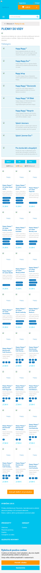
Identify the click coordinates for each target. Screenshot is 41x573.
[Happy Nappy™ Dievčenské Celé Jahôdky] (34, 339)
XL (9, 362)
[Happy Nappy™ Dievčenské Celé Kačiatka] (34, 455)
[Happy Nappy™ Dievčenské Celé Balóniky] (34, 416)
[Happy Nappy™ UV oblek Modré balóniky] (21, 300)
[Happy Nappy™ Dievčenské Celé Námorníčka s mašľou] (21, 455)
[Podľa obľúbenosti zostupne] (25, 166)
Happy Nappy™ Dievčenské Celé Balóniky (34, 426)
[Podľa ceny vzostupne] (18, 166)
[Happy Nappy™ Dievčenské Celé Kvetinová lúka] (7, 339)
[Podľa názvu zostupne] (7, 166)
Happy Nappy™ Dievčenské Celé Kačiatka (34, 466)
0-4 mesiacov (19, 282)
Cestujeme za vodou (7, 534)
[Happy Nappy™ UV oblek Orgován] (34, 177)
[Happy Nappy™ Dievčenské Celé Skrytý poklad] (21, 416)
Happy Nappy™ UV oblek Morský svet (34, 229)
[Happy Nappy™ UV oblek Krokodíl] (34, 259)
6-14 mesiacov (6, 202)
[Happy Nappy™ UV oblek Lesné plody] (21, 177)
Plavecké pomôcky (7, 530)
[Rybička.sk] (8, 7)
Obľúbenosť (31, 166)
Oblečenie (4, 527)
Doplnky (4, 532)
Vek (20, 161)
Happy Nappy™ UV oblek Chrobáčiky (7, 311)
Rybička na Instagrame (9, 518)
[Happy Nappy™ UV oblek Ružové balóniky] (34, 300)
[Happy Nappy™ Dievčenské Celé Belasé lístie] (34, 378)
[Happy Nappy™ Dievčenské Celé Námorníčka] (7, 416)
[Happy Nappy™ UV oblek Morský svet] (34, 218)
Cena (20, 166)
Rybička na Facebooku (3, 518)
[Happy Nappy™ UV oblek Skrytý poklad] (21, 259)
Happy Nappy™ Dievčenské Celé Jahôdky (34, 349)
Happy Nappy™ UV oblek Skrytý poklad (21, 270)
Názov (11, 166)
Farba (31, 161)
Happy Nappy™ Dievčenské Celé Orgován (7, 387)
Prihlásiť (37, 3)
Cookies (24, 527)
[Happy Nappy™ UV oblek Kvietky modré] (7, 218)
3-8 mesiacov (6, 200)
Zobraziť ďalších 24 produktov (20, 492)
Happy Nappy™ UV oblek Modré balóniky (21, 310)
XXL (20, 362)
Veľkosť (9, 161)
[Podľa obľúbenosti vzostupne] (27, 166)
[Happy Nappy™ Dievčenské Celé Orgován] (7, 378)
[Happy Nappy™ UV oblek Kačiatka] (21, 218)
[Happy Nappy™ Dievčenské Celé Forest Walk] (21, 378)
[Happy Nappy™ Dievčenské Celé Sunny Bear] (21, 339)
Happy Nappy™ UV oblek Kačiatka (21, 229)
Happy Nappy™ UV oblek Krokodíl (34, 269)
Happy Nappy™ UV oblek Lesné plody (21, 187)
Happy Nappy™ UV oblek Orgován (34, 189)
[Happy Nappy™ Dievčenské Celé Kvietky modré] (7, 455)
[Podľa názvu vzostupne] (9, 166)
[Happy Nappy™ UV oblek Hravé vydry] (7, 177)
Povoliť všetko (21, 563)
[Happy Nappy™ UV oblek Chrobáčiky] (7, 300)
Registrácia (22, 3)
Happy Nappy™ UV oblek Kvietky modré (7, 228)
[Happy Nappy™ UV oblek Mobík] (7, 259)
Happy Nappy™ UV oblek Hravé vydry (7, 187)
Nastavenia (20, 568)
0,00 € (27, 7)
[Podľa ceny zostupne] (16, 166)
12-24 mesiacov (6, 198)
